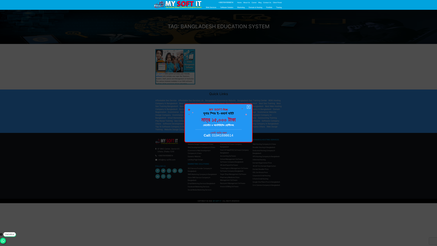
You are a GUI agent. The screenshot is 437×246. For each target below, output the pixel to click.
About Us (246, 2)
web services (211, 7)
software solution (226, 7)
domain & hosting (255, 7)
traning (279, 7)
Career (254, 2)
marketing (241, 7)
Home (239, 2)
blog (260, 2)
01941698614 (218, 135)
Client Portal (277, 2)
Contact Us (267, 2)
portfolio (269, 7)
